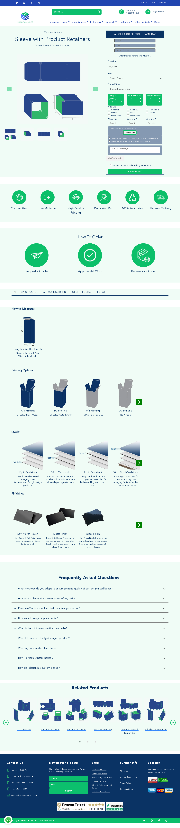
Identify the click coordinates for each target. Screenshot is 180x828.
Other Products (142, 22)
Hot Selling (124, 22)
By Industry (96, 22)
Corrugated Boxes (99, 774)
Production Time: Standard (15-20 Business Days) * (134, 139)
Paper (110, 74)
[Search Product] (99, 12)
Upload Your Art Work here (124, 129)
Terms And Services (128, 789)
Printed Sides (114, 84)
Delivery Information (128, 777)
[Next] (139, 402)
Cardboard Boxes (99, 770)
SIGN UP (144, 3)
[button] (6, 722)
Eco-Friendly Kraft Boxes (102, 778)
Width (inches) (134, 96)
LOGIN (152, 3)
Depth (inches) (154, 96)
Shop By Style (79, 22)
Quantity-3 (151, 119)
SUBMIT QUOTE (135, 171)
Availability (113, 61)
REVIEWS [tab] (100, 292)
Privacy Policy (125, 783)
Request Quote (158, 12)
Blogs (157, 22)
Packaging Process (58, 22)
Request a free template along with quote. (132, 165)
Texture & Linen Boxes (101, 792)
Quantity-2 (132, 119)
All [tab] (15, 292)
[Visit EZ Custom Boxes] (44, 32)
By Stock (110, 22)
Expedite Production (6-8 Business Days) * (130, 142)
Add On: (112, 107)
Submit (68, 791)
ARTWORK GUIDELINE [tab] (55, 292)
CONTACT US (162, 3)
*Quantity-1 (113, 119)
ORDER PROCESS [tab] (81, 292)
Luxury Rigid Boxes (99, 781)
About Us (124, 771)
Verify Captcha (115, 159)
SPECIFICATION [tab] (29, 292)
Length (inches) (112, 97)
